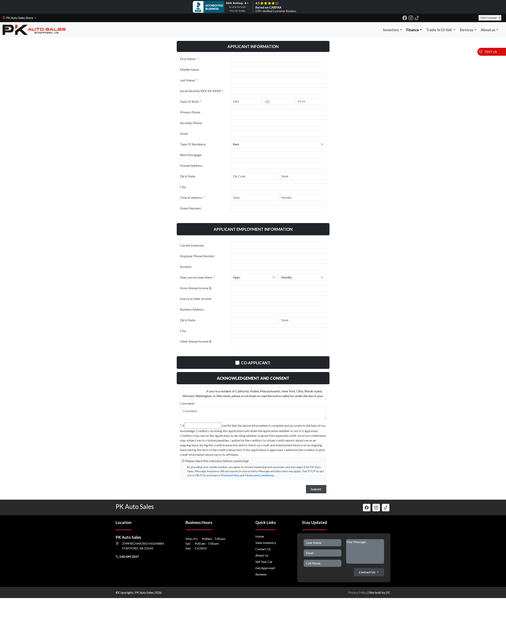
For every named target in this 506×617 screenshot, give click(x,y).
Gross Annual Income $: (196, 288)
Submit (316, 489)
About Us (261, 555)
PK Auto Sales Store (19, 18)
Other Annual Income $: (196, 341)
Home (259, 536)
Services (466, 30)
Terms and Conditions (259, 475)
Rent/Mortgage (190, 155)
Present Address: (191, 165)
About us (488, 30)
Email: (184, 133)
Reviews (261, 574)
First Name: (189, 59)
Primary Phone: (190, 112)
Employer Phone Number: (197, 256)
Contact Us (263, 549)
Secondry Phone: (191, 123)
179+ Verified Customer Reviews (275, 11)
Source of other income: (196, 298)
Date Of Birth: (190, 101)
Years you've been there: (197, 277)
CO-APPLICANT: (256, 362)
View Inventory (265, 542)
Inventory (391, 30)
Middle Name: (189, 69)
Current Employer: (192, 245)
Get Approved (265, 568)
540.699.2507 (129, 556)
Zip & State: (188, 176)
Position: (186, 266)
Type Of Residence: (193, 144)
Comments (187, 403)
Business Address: (192, 309)
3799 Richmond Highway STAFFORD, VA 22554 (143, 546)
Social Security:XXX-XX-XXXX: (201, 91)
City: (183, 187)
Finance (412, 30)
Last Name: (188, 80)
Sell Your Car (264, 561)
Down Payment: (190, 208)
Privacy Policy (230, 475)
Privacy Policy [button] (357, 592)
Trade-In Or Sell (439, 30)
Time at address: (192, 197)
